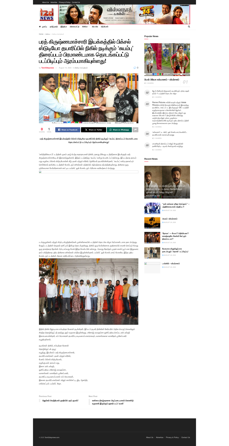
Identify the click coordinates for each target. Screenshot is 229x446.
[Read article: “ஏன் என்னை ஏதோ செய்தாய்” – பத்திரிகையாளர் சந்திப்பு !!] (152, 208)
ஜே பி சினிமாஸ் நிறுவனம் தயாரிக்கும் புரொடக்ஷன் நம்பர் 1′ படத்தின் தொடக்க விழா (170, 92)
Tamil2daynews (47, 67)
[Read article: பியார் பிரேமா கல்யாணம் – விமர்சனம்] (167, 59)
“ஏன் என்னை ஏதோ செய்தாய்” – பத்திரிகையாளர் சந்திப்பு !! (175, 205)
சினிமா (47, 34)
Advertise (53, 2)
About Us (45, 2)
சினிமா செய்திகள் (58, 34)
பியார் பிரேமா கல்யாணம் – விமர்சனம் (161, 79)
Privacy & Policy (64, 2)
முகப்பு (44, 26)
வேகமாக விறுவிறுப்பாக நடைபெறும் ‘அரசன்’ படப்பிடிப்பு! (175, 250)
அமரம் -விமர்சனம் (169, 218)
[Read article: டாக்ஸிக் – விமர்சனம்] (152, 267)
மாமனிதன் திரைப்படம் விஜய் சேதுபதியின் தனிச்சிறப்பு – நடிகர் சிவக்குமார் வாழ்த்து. (167, 145)
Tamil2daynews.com (52, 437)
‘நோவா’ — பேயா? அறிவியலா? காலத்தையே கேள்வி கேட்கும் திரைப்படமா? (175, 236)
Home (41, 34)
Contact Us (76, 2)
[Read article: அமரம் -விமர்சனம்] (152, 223)
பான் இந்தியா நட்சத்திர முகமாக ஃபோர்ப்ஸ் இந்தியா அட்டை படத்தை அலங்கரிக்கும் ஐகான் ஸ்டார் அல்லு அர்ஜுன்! (165, 189)
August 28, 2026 (153, 196)
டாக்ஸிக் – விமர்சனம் (171, 263)
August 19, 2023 (65, 67)
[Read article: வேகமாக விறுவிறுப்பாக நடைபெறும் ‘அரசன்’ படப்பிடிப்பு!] (152, 253)
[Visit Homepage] (46, 14)
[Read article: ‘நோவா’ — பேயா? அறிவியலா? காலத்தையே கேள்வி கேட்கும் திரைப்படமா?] (152, 237)
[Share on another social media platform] (135, 129)
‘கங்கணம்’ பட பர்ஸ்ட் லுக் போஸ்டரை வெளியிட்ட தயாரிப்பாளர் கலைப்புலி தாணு (169, 133)
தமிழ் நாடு (54, 26)
